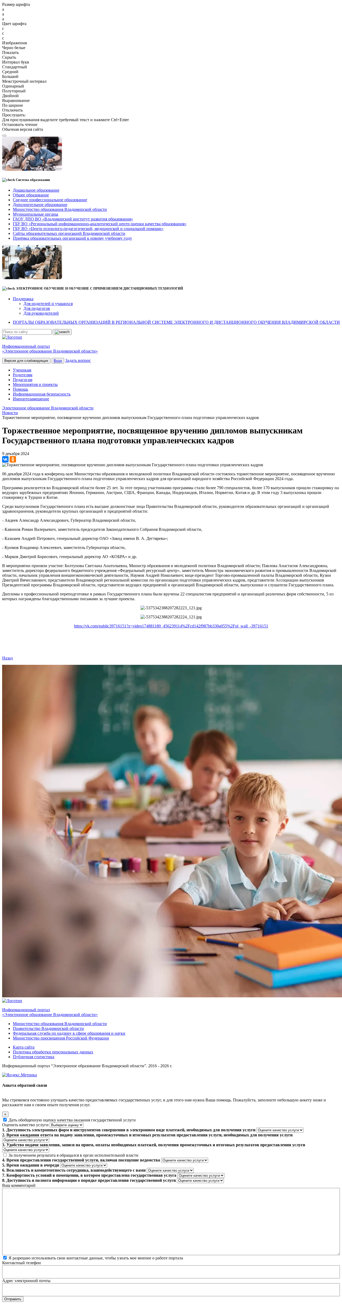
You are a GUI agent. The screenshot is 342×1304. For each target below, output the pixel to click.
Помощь (20, 389)
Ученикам (22, 370)
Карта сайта (23, 1047)
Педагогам (22, 379)
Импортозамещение (31, 399)
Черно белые (13, 47)
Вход (58, 361)
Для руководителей (41, 313)
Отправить (12, 1299)
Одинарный (13, 86)
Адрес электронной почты (26, 1280)
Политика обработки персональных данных (53, 1052)
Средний (10, 71)
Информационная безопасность (42, 394)
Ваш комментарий (19, 1185)
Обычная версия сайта (22, 129)
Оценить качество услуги (25, 1125)
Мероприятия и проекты (35, 384)
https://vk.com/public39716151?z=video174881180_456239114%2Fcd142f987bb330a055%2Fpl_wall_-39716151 (171, 626)
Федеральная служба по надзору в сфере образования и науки (69, 1033)
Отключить (12, 110)
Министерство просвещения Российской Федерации (61, 1038)
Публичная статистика (33, 1056)
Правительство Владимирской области (48, 1028)
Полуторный (14, 91)
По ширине (12, 105)
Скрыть (9, 57)
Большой (10, 76)
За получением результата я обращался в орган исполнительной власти (73, 1155)
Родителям (22, 375)
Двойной (10, 95)
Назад (7, 658)
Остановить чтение (19, 124)
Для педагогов (37, 308)
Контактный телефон (21, 1262)
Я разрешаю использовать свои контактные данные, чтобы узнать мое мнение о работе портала (96, 1258)
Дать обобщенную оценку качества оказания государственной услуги (72, 1120)
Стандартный (14, 67)
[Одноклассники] (13, 459)
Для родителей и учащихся (48, 303)
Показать (10, 52)
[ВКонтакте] (5, 459)
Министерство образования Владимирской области (60, 1023)
